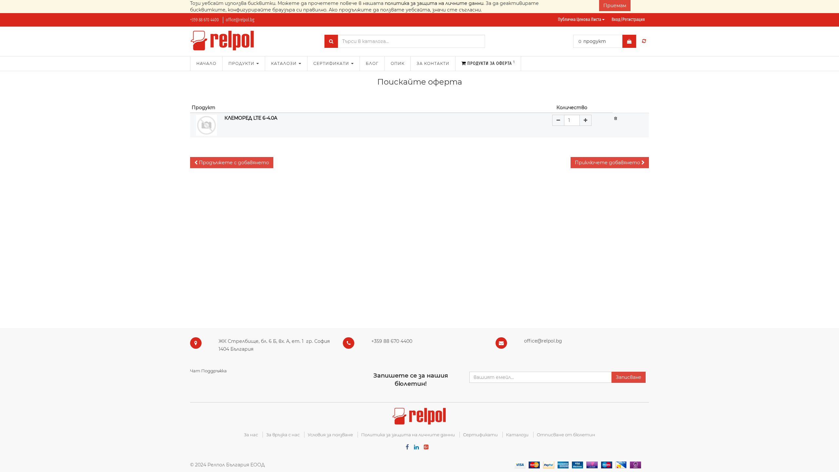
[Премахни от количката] (615, 118)
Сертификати (480, 434)
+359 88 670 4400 (204, 20)
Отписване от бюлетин (566, 434)
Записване (628, 377)
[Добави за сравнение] (644, 41)
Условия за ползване (330, 434)
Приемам (614, 6)
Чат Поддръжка (208, 370)
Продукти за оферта (490, 63)
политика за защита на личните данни (434, 3)
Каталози (517, 434)
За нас (251, 434)
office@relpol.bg (240, 20)
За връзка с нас (283, 434)
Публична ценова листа (580, 19)
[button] (231, 162)
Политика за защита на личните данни (408, 434)
